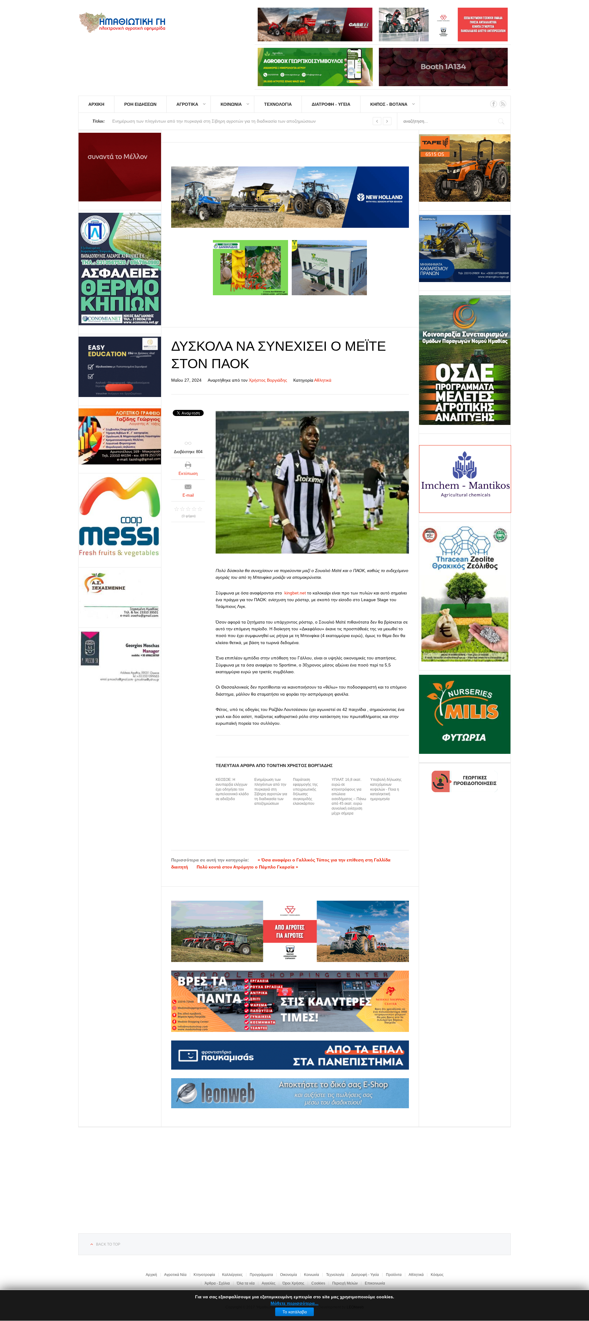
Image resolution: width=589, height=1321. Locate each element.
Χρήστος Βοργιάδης (268, 380)
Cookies (318, 1283)
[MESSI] (120, 517)
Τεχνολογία (335, 1275)
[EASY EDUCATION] (120, 367)
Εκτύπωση (188, 473)
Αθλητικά (322, 380)
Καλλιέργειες (232, 1275)
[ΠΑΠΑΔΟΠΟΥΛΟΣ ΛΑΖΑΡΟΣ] (120, 269)
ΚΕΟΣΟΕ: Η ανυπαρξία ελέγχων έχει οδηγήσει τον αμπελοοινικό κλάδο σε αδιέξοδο (232, 789)
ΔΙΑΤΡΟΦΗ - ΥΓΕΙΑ (331, 104)
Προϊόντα (394, 1275)
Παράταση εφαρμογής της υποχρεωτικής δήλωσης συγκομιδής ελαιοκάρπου (305, 791)
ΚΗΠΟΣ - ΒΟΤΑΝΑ (388, 104)
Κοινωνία (311, 1275)
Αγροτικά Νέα (175, 1275)
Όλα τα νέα (246, 1283)
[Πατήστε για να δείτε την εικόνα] (312, 482)
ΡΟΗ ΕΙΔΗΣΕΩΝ (140, 104)
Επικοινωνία (375, 1283)
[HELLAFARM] (120, 167)
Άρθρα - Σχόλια (217, 1283)
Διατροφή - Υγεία (365, 1275)
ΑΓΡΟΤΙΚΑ (187, 104)
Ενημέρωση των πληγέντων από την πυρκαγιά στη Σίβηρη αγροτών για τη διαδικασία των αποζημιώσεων (270, 791)
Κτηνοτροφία (204, 1275)
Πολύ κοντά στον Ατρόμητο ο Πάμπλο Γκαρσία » (247, 867)
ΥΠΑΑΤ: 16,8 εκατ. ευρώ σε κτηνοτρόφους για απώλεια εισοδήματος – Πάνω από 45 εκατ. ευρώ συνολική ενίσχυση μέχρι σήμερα (349, 796)
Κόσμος (437, 1275)
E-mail (188, 495)
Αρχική (151, 1275)
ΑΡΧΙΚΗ (96, 104)
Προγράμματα (261, 1275)
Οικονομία (288, 1275)
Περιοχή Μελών (345, 1283)
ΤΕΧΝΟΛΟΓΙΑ (278, 104)
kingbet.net (295, 592)
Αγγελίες (268, 1283)
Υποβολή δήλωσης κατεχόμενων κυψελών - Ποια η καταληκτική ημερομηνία (386, 789)
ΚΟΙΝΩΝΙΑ (231, 104)
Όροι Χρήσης (293, 1283)
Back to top (108, 1244)
